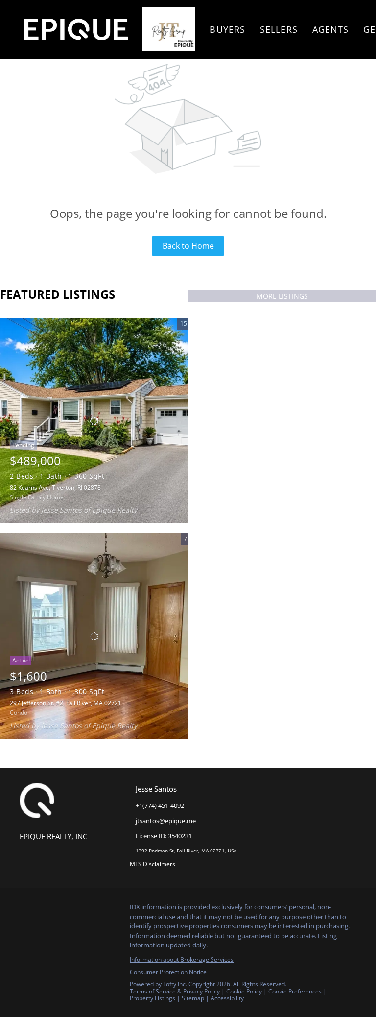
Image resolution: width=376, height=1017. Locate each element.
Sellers (279, 29)
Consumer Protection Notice (168, 972)
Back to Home (188, 245)
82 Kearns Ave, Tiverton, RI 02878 (55, 487)
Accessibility (227, 998)
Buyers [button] (227, 29)
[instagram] (46, 909)
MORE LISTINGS (282, 296)
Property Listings (152, 998)
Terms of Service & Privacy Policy (175, 991)
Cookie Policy (244, 991)
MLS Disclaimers (152, 864)
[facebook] (27, 909)
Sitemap (193, 998)
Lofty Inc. (175, 984)
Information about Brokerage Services (182, 959)
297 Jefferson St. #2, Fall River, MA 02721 (65, 703)
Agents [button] (330, 29)
